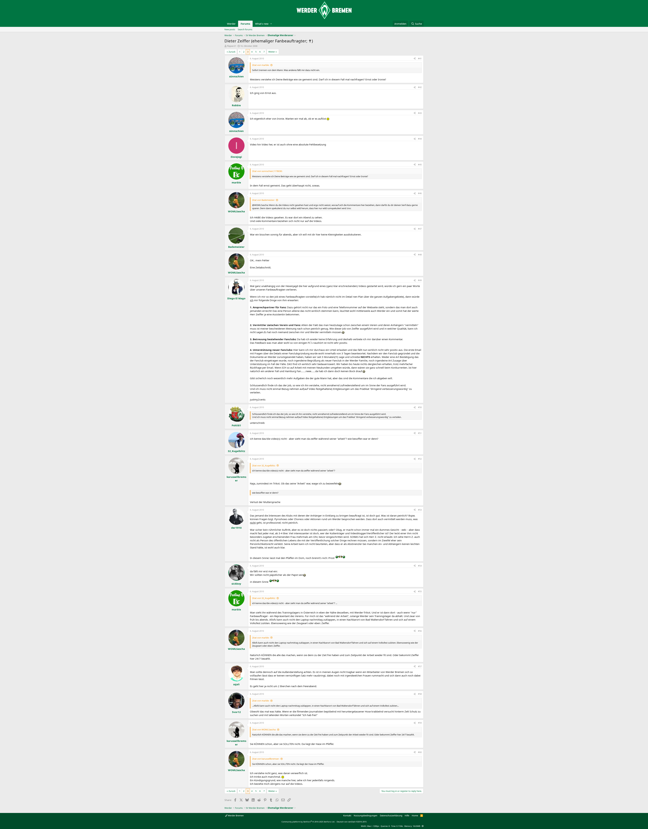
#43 (420, 113)
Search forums (245, 29)
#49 (420, 280)
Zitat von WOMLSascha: (264, 729)
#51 (420, 433)
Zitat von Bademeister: (263, 200)
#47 (420, 228)
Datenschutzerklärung (391, 815)
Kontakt (347, 815)
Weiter (271, 51)
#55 (420, 591)
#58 (420, 694)
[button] (271, 24)
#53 (420, 509)
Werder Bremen (235, 815)
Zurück (231, 51)
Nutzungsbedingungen (365, 815)
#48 (420, 254)
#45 (420, 164)
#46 (420, 193)
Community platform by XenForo (308, 821)
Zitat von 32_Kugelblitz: (263, 465)
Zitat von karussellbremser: (265, 758)
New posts (229, 29)
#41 (420, 58)
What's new (261, 23)
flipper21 (231, 45)
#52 (420, 458)
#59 (420, 722)
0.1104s (399, 826)
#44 (420, 138)
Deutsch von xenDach (352, 821)
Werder (231, 23)
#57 (420, 666)
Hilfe (407, 815)
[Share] (414, 59)
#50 (420, 407)
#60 (420, 752)
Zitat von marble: (260, 65)
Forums (245, 23)
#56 (420, 631)
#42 (420, 87)
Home (415, 815)
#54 (420, 565)
